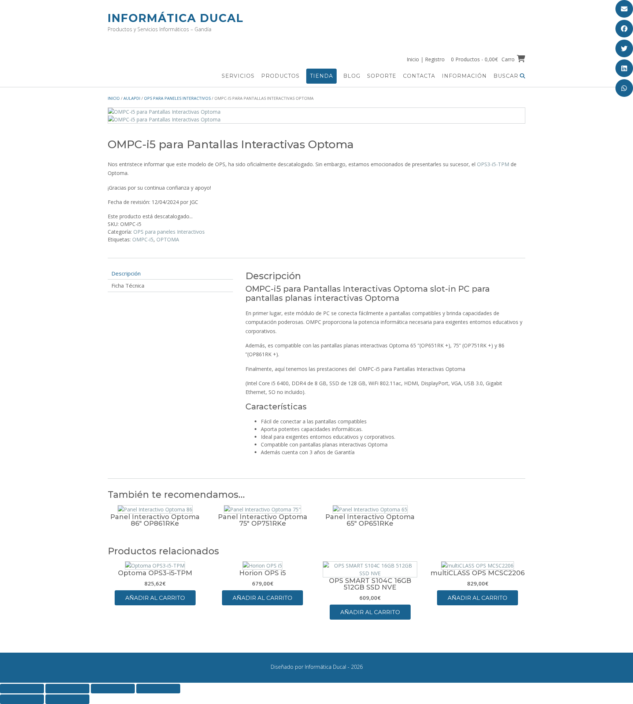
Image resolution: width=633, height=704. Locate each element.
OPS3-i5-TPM (493, 164)
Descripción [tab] (126, 273)
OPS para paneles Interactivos (177, 98)
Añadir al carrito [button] (155, 597)
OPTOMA (167, 239)
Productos (280, 76)
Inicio (114, 98)
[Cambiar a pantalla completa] (67, 688)
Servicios (238, 76)
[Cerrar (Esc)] (158, 688)
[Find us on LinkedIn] (624, 68)
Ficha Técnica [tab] (127, 285)
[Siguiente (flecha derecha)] (67, 699)
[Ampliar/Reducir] (22, 688)
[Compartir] (113, 688)
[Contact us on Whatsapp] (624, 88)
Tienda (321, 76)
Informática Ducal (176, 18)
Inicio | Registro (426, 59)
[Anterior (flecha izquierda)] (22, 699)
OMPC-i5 (142, 239)
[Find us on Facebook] (624, 28)
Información (464, 76)
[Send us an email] (624, 9)
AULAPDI (131, 98)
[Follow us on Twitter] (624, 48)
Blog (351, 76)
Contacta (419, 76)
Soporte (381, 76)
